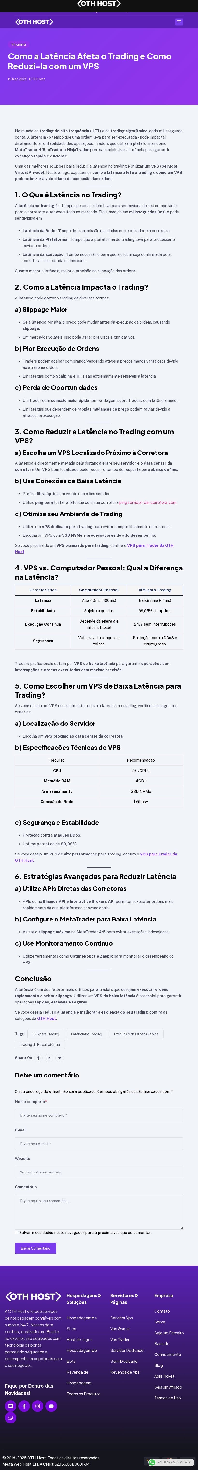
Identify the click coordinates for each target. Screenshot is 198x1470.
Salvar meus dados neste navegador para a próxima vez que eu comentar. (85, 1232)
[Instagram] (37, 1406)
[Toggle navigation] (179, 22)
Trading (18, 44)
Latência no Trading (86, 1034)
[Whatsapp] (10, 1417)
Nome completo (31, 1101)
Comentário (26, 1187)
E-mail (21, 1130)
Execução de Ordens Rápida (136, 1034)
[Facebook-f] (24, 1406)
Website (22, 1158)
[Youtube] (51, 1406)
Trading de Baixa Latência (40, 1044)
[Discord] (10, 1406)
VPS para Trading (45, 1034)
